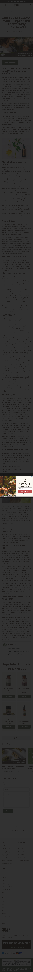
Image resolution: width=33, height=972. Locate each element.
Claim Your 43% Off (24, 491)
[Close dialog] (32, 476)
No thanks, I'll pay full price (24, 493)
